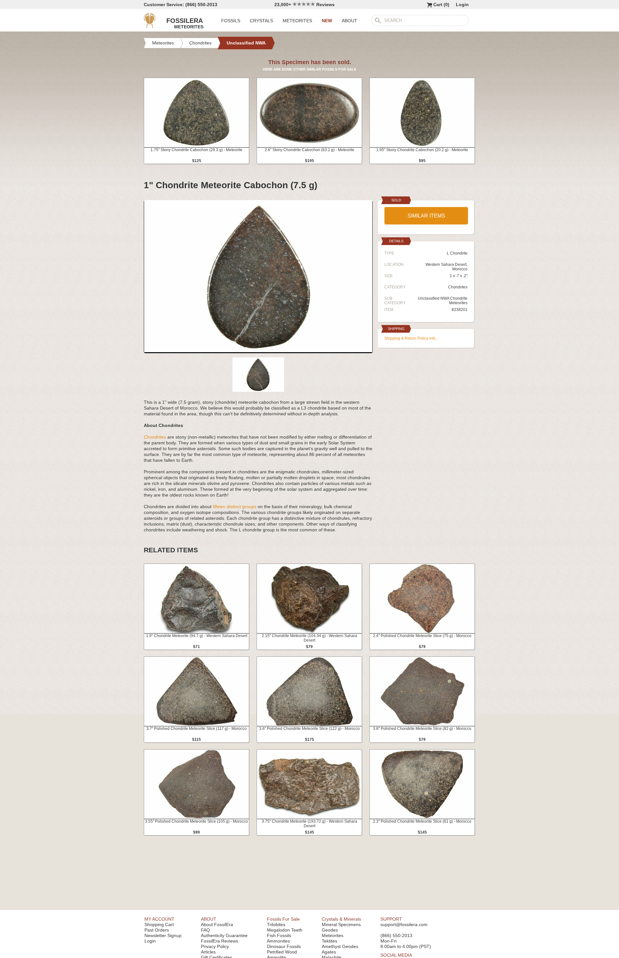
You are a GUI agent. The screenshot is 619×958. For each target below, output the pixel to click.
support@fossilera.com (403, 924)
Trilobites (276, 924)
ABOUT (349, 20)
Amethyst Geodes (340, 946)
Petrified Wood (282, 951)
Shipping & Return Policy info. (410, 338)
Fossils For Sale (283, 919)
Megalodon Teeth (284, 930)
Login (462, 4)
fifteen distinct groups (234, 506)
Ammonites (278, 940)
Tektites (329, 940)
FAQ (205, 930)
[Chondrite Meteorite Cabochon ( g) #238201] (258, 350)
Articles (208, 951)
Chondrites (155, 437)
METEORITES (297, 20)
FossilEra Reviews (219, 940)
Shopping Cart (159, 924)
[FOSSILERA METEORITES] (149, 26)
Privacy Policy (215, 946)
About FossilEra (217, 924)
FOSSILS (230, 20)
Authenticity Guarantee (224, 935)
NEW (327, 20)
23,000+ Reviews (304, 4)
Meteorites (332, 935)
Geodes (330, 930)
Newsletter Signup (163, 935)
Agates (329, 951)
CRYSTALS (261, 20)
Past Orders (156, 930)
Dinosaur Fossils (284, 946)
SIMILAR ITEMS (426, 215)
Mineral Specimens (341, 924)
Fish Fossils (279, 935)
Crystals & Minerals (341, 919)
